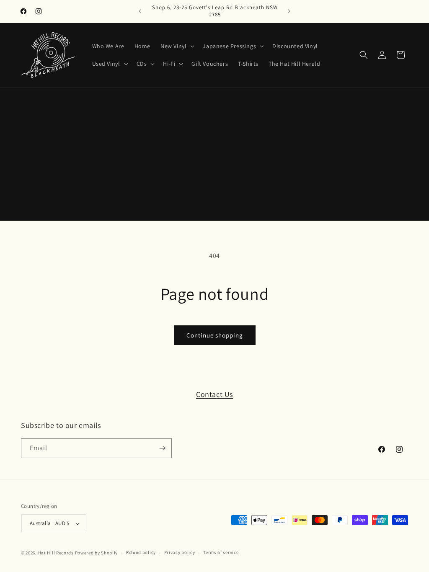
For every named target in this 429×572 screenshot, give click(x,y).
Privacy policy (179, 552)
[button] (176, 46)
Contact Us (214, 394)
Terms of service (220, 552)
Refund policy (141, 552)
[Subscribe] (162, 448)
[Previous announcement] (140, 11)
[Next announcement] (289, 11)
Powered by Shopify (96, 553)
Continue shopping (214, 335)
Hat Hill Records (56, 553)
